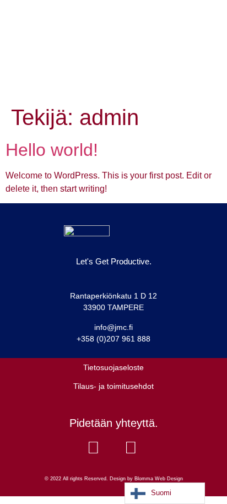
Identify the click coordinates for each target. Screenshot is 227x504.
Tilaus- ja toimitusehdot (113, 386)
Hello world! (52, 150)
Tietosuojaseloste (113, 367)
